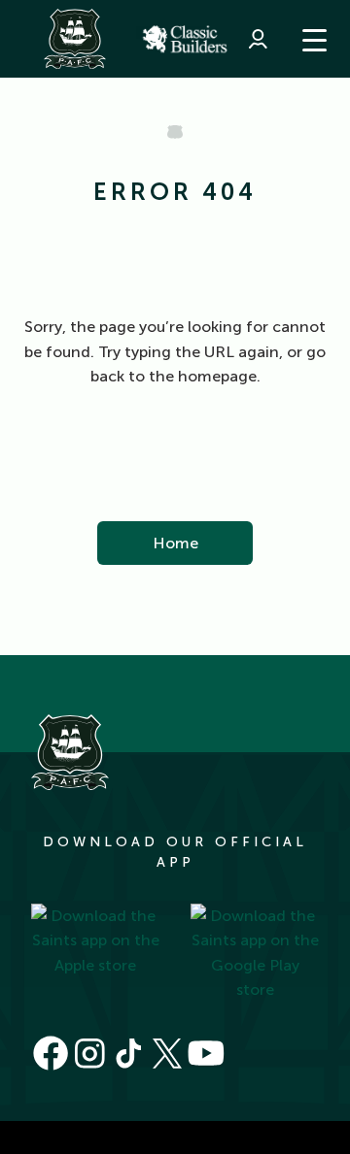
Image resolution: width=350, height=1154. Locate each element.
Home (175, 543)
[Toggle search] (155, 39)
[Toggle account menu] (257, 39)
